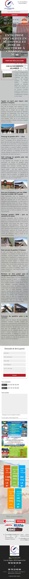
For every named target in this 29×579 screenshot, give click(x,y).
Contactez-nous (14, 576)
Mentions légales (14, 573)
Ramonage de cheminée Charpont (6, 537)
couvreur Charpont (26, 539)
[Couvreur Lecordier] (9, 5)
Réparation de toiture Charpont (11, 537)
